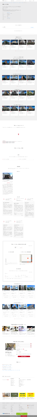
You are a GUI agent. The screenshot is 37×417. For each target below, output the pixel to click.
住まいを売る (4, 407)
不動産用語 (20, 386)
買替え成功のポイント (21, 383)
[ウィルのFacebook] (12, 413)
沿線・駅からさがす (13, 380)
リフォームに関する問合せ (21, 408)
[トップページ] (4, 0)
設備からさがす (12, 384)
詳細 (11, 354)
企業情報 (11, 408)
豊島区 (7, 365)
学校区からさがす (12, 381)
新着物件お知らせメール (21, 380)
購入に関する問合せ (20, 406)
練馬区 (3, 365)
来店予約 (26, 350)
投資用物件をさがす (13, 382)
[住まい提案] (30, 0)
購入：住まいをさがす (6, 376)
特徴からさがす (12, 383)
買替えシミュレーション (21, 382)
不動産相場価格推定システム (21, 384)
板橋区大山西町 (8, 12)
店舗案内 (11, 406)
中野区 (9, 365)
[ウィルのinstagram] (15, 413)
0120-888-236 (8, 352)
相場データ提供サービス (21, 381)
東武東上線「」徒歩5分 (9, 13)
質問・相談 (18, 350)
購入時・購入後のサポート (21, 385)
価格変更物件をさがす (13, 385)
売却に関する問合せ (20, 407)
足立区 (10, 365)
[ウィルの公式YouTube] (13, 413)
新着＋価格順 (32, 27)
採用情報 (11, 411)
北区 (5, 365)
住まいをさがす (4, 406)
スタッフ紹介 (12, 407)
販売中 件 (6, 295)
